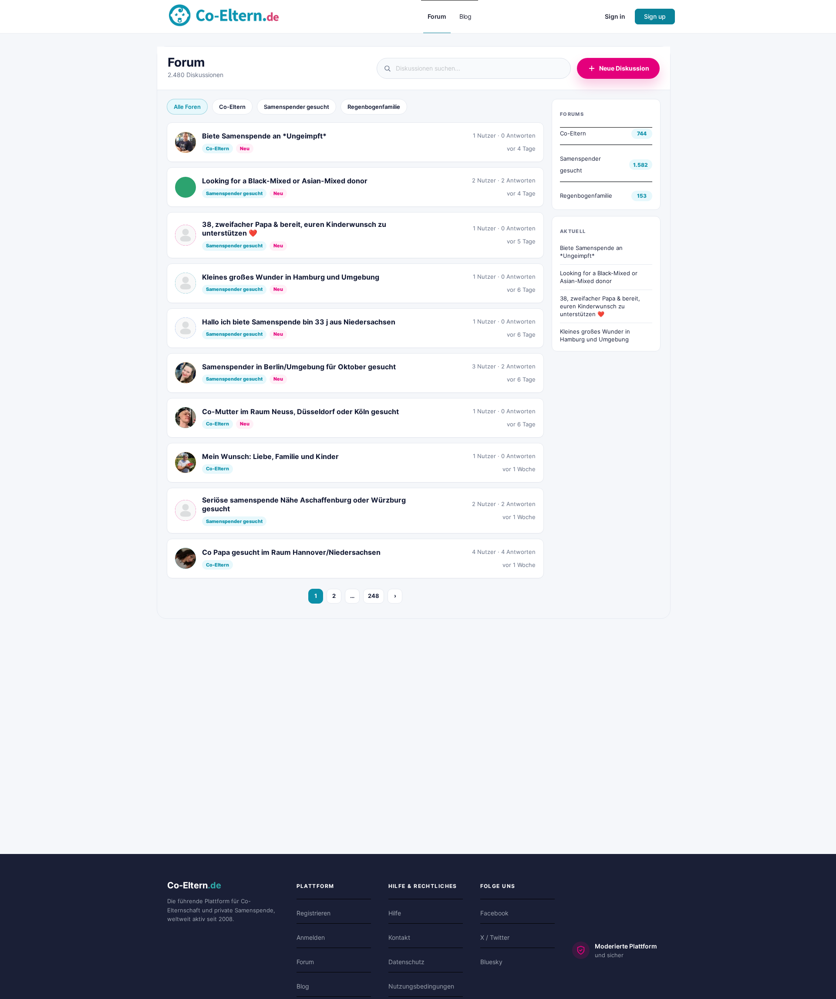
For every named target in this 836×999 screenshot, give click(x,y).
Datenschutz (406, 961)
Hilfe (394, 913)
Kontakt (399, 937)
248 (373, 595)
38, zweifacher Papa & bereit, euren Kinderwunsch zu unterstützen (600, 306)
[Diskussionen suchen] (474, 68)
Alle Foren (187, 106)
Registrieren (313, 913)
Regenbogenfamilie (373, 106)
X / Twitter (494, 937)
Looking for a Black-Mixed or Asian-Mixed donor (598, 277)
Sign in (615, 16)
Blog (303, 986)
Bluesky (491, 961)
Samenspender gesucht (296, 106)
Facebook (494, 913)
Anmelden (311, 937)
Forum (305, 961)
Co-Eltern (232, 106)
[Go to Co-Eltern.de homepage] (224, 16)
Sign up (655, 16)
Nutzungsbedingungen (421, 986)
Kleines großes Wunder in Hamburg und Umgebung (595, 335)
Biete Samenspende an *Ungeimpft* (591, 251)
